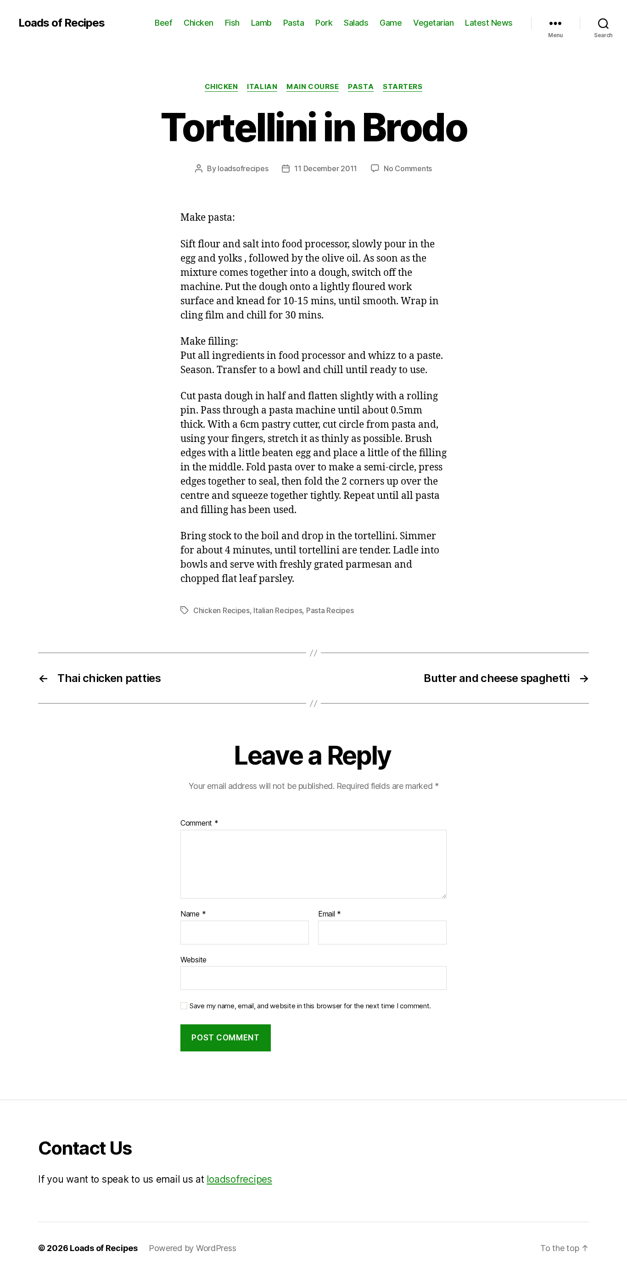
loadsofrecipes (243, 168)
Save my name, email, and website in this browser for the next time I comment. (310, 1006)
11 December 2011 (325, 168)
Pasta (293, 23)
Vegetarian (433, 23)
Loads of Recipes (61, 22)
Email (329, 914)
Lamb (261, 23)
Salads (356, 23)
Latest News (489, 23)
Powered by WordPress (192, 1248)
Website (193, 959)
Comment (199, 823)
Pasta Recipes (330, 610)
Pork (323, 23)
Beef (163, 23)
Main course (312, 87)
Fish (232, 23)
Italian (262, 87)
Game (391, 23)
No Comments (408, 168)
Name (193, 914)
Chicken (198, 23)
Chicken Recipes (221, 610)
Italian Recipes (277, 610)
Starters (402, 87)
